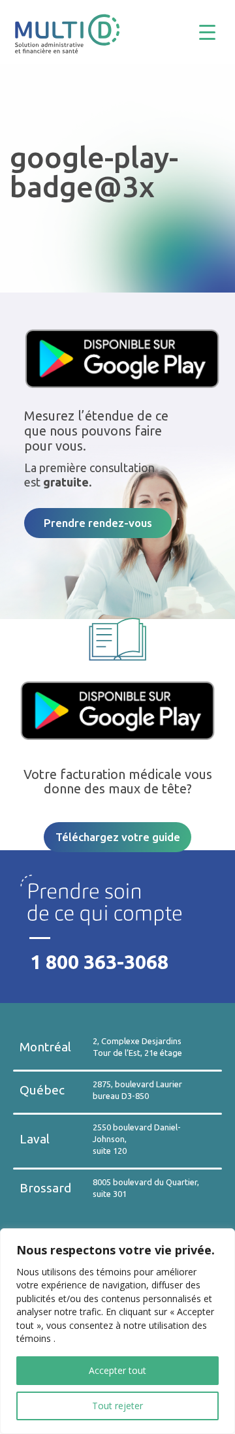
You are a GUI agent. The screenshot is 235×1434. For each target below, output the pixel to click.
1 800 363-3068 (99, 962)
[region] (117, 1331)
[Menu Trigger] (217, 31)
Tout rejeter (117, 1405)
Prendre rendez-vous (98, 523)
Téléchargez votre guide (117, 837)
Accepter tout (117, 1370)
